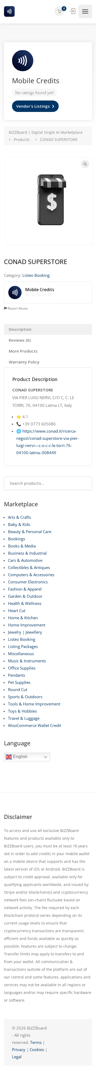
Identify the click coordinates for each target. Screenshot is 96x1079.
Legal (17, 1056)
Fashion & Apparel (25, 589)
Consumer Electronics (28, 581)
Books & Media (22, 546)
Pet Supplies (19, 682)
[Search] (85, 164)
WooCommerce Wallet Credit (34, 725)
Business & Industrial (27, 553)
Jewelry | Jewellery (25, 632)
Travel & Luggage (23, 718)
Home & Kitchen (23, 617)
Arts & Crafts (19, 517)
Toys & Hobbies (22, 711)
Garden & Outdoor (25, 596)
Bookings (16, 538)
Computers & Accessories (31, 574)
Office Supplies (21, 668)
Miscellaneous (21, 653)
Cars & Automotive (25, 560)
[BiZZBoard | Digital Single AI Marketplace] (9, 11)
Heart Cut (16, 610)
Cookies (37, 1049)
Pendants (16, 675)
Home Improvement (26, 625)
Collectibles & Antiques (29, 567)
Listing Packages (23, 646)
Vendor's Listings (33, 106)
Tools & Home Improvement (34, 703)
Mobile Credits (35, 80)
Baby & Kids (19, 524)
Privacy (19, 1049)
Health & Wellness (24, 603)
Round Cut (17, 689)
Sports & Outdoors (25, 696)
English (19, 757)
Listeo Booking (21, 639)
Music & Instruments (27, 660)
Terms (36, 1042)
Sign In (73, 11)
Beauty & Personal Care (29, 531)
